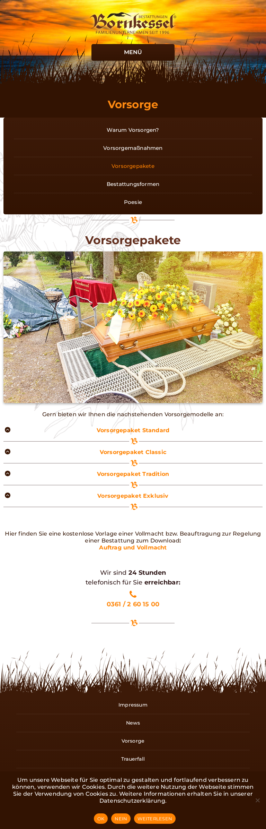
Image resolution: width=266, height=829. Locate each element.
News (133, 723)
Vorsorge (133, 741)
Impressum (133, 705)
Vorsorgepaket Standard (133, 430)
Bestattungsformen (133, 184)
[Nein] (257, 800)
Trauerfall (133, 759)
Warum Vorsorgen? (133, 130)
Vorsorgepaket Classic (133, 452)
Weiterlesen (155, 818)
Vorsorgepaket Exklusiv (132, 496)
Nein (121, 818)
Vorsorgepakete (133, 166)
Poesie (133, 202)
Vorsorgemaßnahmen (132, 148)
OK (101, 818)
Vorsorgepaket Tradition (133, 474)
